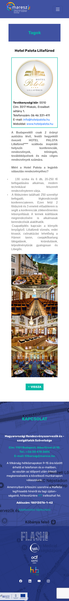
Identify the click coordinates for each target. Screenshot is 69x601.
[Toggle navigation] (58, 9)
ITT (40, 495)
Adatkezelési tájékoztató (34, 509)
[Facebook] (20, 581)
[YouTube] (39, 581)
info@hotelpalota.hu (36, 119)
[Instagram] (48, 581)
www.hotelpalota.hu (40, 124)
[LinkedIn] (29, 581)
